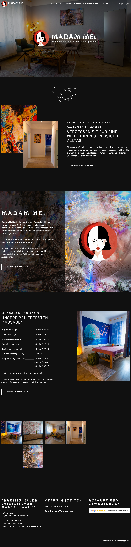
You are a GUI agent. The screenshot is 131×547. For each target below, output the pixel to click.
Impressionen (90, 4)
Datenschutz (123, 541)
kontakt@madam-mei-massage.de (25, 526)
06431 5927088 (13, 520)
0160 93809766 (15, 523)
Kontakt (105, 4)
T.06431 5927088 (121, 4)
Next (122, 70)
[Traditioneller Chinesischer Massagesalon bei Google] (109, 510)
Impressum (108, 541)
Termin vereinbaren (82, 166)
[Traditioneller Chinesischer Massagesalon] (12, 4)
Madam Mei (66, 4)
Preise (77, 4)
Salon (54, 4)
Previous (113, 70)
